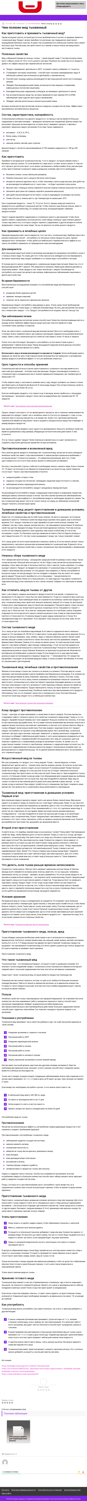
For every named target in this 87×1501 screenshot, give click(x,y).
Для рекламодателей (72, 1490)
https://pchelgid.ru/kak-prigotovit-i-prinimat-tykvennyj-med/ (26, 1366)
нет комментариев (34, 23)
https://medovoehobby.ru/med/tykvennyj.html (20, 1374)
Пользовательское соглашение (50, 1490)
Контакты (5, 1490)
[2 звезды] (54, 24)
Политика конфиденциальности (23, 1490)
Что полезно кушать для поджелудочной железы (18, 1439)
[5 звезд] (61, 24)
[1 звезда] (51, 24)
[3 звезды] (56, 24)
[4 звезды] (59, 24)
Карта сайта (6, 1493)
